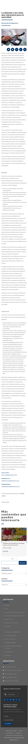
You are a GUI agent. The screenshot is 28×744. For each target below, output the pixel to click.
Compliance (8, 626)
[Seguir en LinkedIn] (5, 699)
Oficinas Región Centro (11, 667)
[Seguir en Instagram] (10, 699)
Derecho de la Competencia (9, 23)
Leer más (5, 551)
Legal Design (8, 655)
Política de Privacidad (11, 730)
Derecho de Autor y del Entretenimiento (15, 612)
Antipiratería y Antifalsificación (13, 632)
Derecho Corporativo (10, 639)
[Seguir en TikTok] (19, 699)
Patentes (7, 605)
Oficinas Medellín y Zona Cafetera (13, 670)
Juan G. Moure (5, 472)
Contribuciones (6, 25)
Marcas (7, 609)
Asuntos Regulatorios (10, 635)
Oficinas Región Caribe (10, 674)
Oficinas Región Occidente (11, 681)
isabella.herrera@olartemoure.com (10, 480)
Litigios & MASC (9, 619)
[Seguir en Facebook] (7, 699)
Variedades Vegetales (10, 642)
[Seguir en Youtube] (13, 699)
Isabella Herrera (5, 478)
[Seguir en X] (16, 699)
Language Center (9, 651)
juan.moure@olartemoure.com (9, 475)
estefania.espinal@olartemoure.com (10, 486)
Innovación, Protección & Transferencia (15, 616)
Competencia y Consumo (11, 623)
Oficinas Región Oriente (11, 677)
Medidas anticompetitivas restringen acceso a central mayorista (13, 544)
